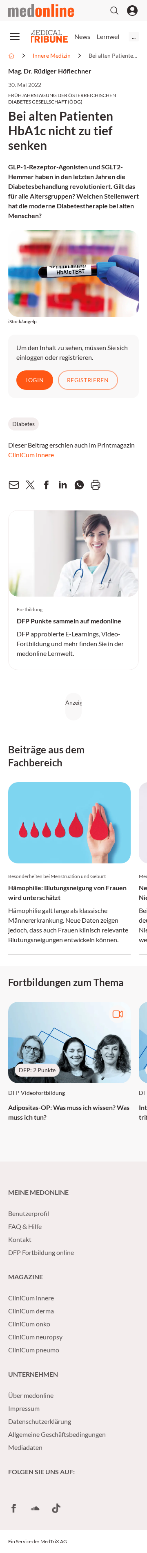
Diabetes (23, 423)
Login (34, 379)
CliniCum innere (31, 455)
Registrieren (88, 379)
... (134, 36)
